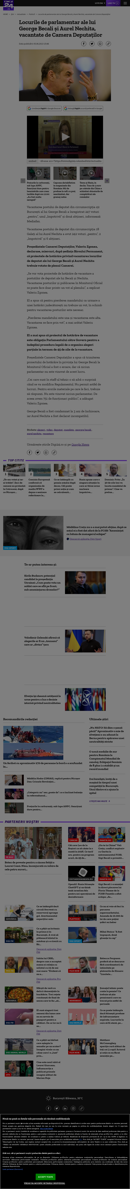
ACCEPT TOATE (45, 1177)
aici (80, 1139)
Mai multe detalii (46, 1128)
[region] (65, 1151)
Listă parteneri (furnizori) (13, 1169)
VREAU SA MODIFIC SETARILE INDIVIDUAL (44, 1183)
